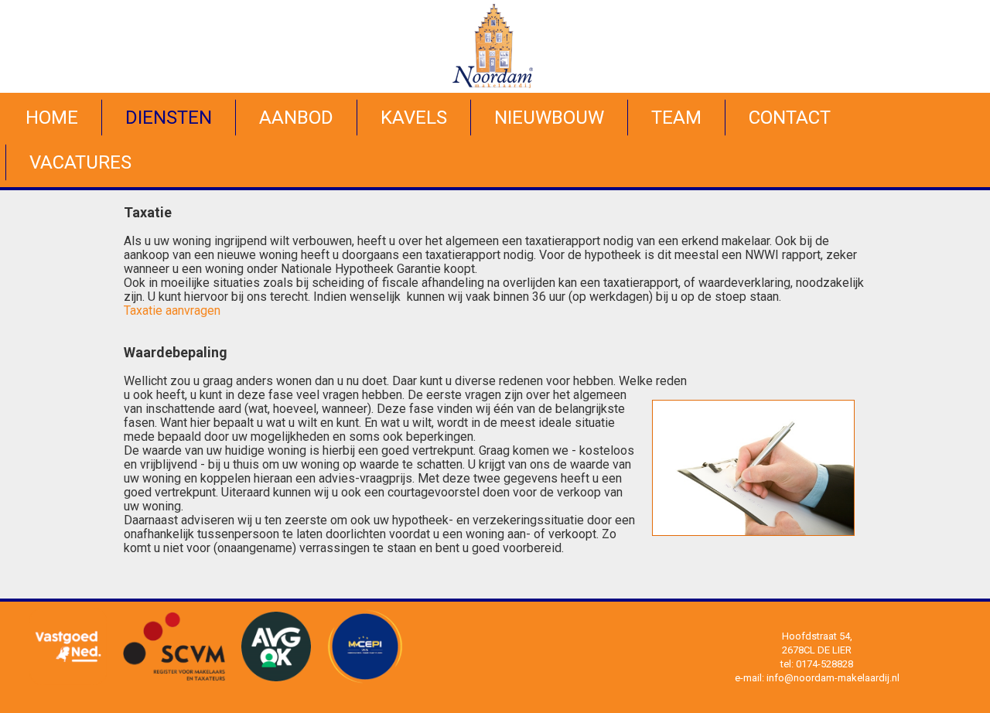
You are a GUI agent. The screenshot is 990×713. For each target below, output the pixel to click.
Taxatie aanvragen (172, 310)
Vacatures (80, 162)
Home (52, 117)
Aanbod (296, 117)
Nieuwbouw (549, 117)
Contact (790, 117)
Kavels (414, 117)
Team (676, 117)
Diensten (168, 117)
